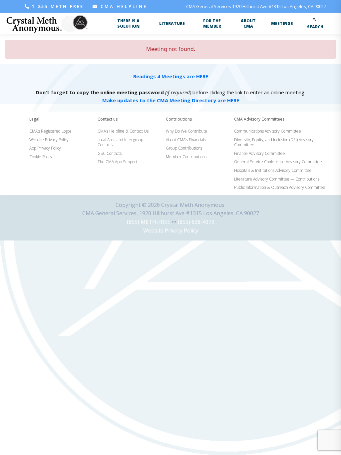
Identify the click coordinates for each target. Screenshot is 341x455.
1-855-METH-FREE (58, 6)
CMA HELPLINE (122, 6)
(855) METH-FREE (148, 222)
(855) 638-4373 (196, 222)
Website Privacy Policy (170, 230)
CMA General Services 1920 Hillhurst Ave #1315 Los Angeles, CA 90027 (256, 6)
